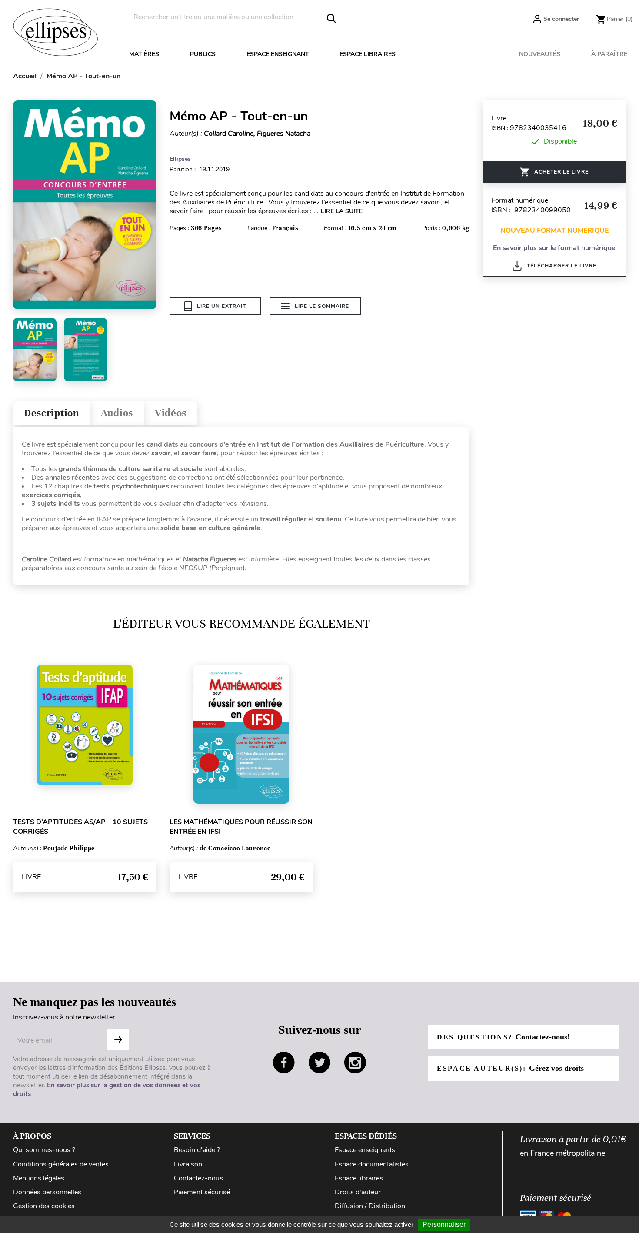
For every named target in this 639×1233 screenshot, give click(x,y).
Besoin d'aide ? (197, 1150)
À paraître (609, 54)
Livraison (188, 1164)
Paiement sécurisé (202, 1192)
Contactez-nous (198, 1178)
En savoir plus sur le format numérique (554, 248)
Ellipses (180, 159)
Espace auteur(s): (510, 1068)
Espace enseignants (365, 1150)
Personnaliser (444, 1224)
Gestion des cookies (44, 1206)
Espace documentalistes (372, 1164)
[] (331, 18)
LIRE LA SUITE (342, 211)
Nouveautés (539, 54)
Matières (144, 54)
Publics (203, 54)
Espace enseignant (277, 54)
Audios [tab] (117, 413)
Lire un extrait (221, 306)
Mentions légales (38, 1178)
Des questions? (503, 1037)
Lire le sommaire (322, 306)
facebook (284, 1062)
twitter (319, 1062)
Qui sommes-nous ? (44, 1150)
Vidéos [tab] (170, 413)
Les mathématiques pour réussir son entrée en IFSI (241, 826)
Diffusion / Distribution (370, 1206)
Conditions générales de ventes (61, 1164)
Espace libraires (367, 54)
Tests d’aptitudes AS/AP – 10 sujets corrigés (80, 826)
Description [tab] (51, 413)
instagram (355, 1062)
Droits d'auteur (358, 1192)
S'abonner (118, 1039)
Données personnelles (47, 1192)
